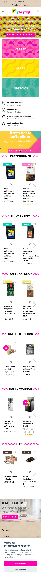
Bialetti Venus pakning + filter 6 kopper (30, 368)
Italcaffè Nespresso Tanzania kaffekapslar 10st (9, 311)
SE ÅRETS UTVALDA (20, 150)
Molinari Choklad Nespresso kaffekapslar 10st (29, 311)
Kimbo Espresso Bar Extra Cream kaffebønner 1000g (29, 193)
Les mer (5, 537)
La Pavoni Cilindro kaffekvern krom (9, 424)
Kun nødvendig (20, 569)
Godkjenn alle (20, 563)
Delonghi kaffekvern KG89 (28, 423)
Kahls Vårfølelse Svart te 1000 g (29, 480)
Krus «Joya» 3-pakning (10, 367)
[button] (18, 151)
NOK (33, 2)
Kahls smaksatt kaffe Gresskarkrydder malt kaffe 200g (31, 255)
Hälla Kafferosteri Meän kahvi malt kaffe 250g (9, 193)
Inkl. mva (18, 2)
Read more (9, 517)
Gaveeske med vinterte (10, 478)
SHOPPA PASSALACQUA (20, 35)
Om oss (5, 530)
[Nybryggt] (21, 11)
